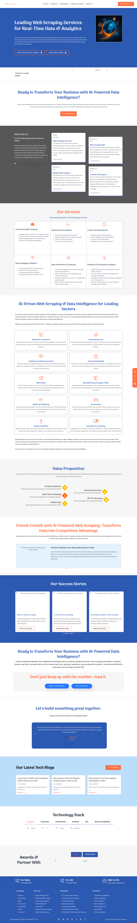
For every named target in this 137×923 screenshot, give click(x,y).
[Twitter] (72, 919)
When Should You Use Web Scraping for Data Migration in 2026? (31, 779)
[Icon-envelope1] (135, 376)
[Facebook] (63, 919)
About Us (89, 4)
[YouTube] (85, 919)
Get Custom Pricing (82, 686)
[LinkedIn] (59, 919)
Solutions (74, 4)
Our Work (80, 4)
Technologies (64, 4)
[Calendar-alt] (135, 383)
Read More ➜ (21, 792)
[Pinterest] (81, 919)
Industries (54, 4)
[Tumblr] (76, 919)
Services (45, 4)
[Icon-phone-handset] (135, 380)
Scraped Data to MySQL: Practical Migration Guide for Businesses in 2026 (104, 779)
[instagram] (67, 919)
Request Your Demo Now (57, 686)
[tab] (30, 821)
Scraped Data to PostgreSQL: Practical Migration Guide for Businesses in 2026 (66, 779)
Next (72, 633)
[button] (15, 555)
